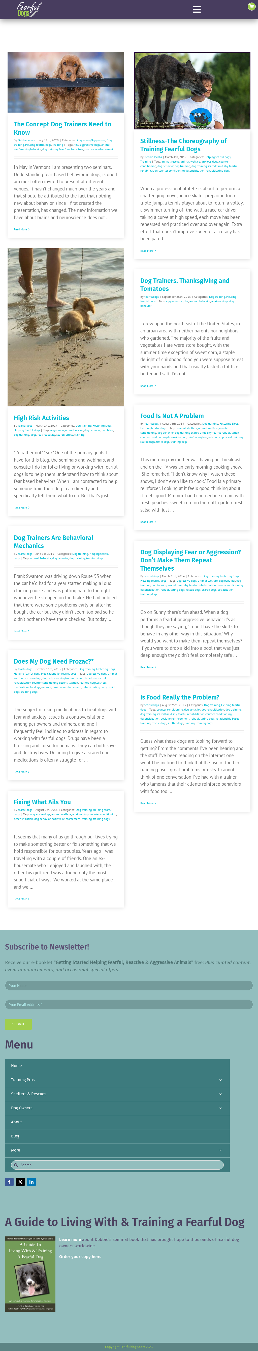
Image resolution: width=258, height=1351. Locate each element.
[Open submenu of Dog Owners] (220, 1108)
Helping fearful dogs (38, 144)
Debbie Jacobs (26, 140)
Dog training (83, 425)
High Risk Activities (41, 418)
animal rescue (170, 161)
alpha (184, 301)
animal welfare (190, 161)
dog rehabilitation (213, 709)
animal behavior (199, 301)
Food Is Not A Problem (172, 416)
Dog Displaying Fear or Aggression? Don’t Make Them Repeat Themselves (190, 560)
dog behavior (33, 149)
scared (60, 434)
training (79, 434)
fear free (64, 149)
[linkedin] (31, 1182)
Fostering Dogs (102, 425)
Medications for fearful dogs (58, 673)
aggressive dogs (90, 144)
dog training (50, 149)
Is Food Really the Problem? (179, 697)
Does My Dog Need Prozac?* (54, 661)
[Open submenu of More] (220, 1150)
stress (69, 434)
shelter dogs (175, 723)
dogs (33, 434)
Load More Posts (129, 924)
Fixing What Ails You (42, 802)
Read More (20, 229)
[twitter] (20, 1182)
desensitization (23, 819)
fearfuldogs (25, 425)
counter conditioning (170, 709)
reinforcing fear (197, 437)
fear (40, 434)
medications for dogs (27, 687)
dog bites (107, 430)
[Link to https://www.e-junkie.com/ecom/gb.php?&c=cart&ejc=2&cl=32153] (252, 7)
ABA (76, 144)
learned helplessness (93, 682)
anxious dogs (210, 161)
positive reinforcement (98, 149)
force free (77, 149)
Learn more (70, 1239)
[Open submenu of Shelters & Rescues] (220, 1094)
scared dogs (147, 441)
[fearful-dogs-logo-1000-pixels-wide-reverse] (29, 4)
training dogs (179, 441)
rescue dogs (193, 589)
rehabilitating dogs (218, 170)
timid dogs (162, 441)
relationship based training (225, 437)
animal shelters (187, 428)
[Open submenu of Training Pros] (220, 1080)
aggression (57, 430)
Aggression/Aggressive (91, 140)
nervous (46, 687)
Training (57, 144)
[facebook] (9, 1182)
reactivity (49, 434)
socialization (226, 589)
